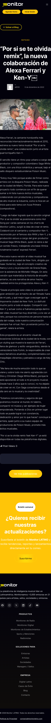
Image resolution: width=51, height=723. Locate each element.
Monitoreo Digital (25, 625)
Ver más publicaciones (25, 473)
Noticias (25, 40)
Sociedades (25, 662)
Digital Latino (25, 681)
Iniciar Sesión (30, 12)
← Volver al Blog (11, 27)
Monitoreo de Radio (25, 620)
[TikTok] (30, 605)
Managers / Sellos (25, 666)
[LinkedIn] (23, 605)
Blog (25, 690)
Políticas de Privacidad (8, 719)
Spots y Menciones (25, 634)
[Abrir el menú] (47, 4)
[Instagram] (9, 605)
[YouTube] (37, 605)
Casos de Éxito (25, 686)
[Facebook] (2, 605)
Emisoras (25, 653)
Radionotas (25, 638)
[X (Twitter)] (16, 605)
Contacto (25, 695)
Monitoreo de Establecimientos (25, 629)
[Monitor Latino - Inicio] (12, 4)
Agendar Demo (11, 12)
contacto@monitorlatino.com (31, 719)
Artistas (25, 658)
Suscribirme (25, 558)
